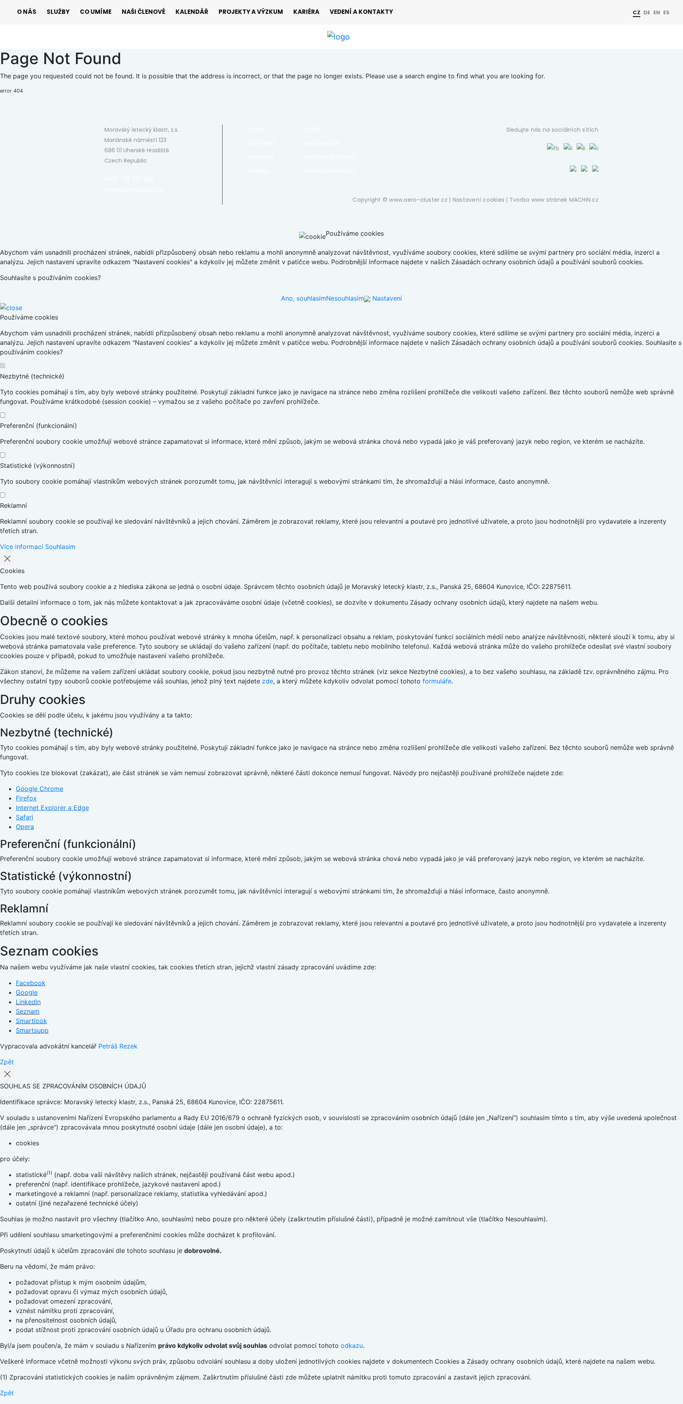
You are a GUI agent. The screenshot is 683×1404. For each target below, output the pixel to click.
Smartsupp (32, 1030)
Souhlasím (60, 547)
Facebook (30, 983)
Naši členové (143, 12)
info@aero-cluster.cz (133, 190)
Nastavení (386, 298)
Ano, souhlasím (303, 298)
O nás (26, 12)
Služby (58, 12)
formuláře (437, 681)
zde (267, 681)
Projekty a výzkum (251, 12)
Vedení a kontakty (361, 12)
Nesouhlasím (345, 298)
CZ (636, 12)
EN (656, 12)
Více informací (21, 547)
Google (27, 992)
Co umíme (95, 12)
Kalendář (191, 12)
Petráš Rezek (118, 1046)
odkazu (352, 1345)
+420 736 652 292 (128, 179)
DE (646, 12)
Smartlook (31, 1021)
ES (666, 12)
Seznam (28, 1011)
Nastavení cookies (478, 200)
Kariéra (306, 12)
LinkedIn (28, 1002)
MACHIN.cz (583, 200)
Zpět (7, 1062)
